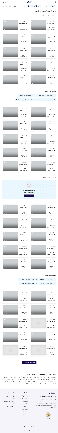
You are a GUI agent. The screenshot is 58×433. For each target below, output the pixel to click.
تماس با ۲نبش (25, 417)
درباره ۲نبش (25, 412)
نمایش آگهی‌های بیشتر (29, 362)
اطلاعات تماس (28, 196)
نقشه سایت (25, 406)
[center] (55, 2)
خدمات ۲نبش (25, 409)
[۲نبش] (29, 3)
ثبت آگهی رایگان (5, 2)
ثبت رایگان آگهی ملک (23, 396)
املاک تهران (11, 398)
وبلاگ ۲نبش (25, 404)
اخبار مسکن (25, 401)
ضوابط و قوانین (25, 414)
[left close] (36, 6)
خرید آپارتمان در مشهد (9, 401)
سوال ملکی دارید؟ (24, 398)
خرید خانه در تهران (10, 396)
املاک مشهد (11, 404)
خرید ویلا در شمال (10, 406)
